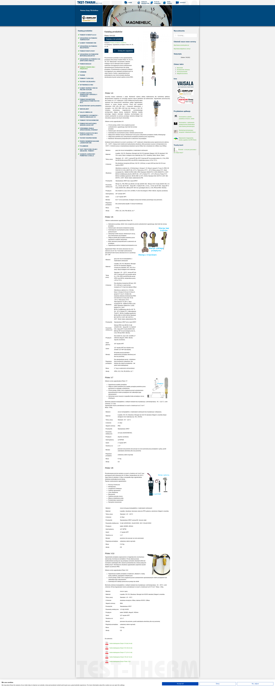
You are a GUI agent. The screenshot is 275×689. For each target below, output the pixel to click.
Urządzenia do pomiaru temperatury (88, 38)
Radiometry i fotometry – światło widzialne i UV (89, 116)
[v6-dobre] (154, 69)
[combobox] (185, 35)
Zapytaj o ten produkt (114, 39)
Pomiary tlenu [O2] (86, 78)
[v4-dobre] (153, 47)
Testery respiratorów (88, 138)
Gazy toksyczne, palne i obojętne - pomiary (88, 150)
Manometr (180, 68)
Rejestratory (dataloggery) (90, 106)
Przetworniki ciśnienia (183, 69)
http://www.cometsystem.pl (181, 45)
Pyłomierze (84, 146)
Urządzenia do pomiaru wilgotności (88, 47)
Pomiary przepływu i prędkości (87, 67)
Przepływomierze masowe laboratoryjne (89, 142)
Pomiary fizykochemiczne (89, 120)
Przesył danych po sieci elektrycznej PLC (89, 134)
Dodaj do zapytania (125, 51)
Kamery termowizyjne (88, 43)
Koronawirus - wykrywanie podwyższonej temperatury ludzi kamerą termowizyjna (187, 124)
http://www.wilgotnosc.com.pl (182, 49)
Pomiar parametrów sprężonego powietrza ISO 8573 (89, 101)
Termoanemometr (182, 71)
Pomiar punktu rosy (87, 51)
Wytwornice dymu (86, 85)
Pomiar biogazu (85, 64)
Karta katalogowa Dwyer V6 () (121, 648)
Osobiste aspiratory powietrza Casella (87, 154)
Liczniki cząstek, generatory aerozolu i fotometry (88, 94)
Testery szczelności (87, 81)
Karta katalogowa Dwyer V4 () (121, 643)
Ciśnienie (83, 72)
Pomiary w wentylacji (88, 35)
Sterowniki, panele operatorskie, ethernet (89, 129)
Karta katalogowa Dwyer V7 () (121, 652)
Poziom (82, 75)
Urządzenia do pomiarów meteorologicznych (89, 55)
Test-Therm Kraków (90, 2)
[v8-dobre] (154, 81)
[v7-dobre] (142, 81)
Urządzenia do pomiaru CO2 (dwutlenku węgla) (90, 59)
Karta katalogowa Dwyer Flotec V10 (120, 661)
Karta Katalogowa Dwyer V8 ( (121, 657)
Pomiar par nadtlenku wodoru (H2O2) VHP (88, 124)
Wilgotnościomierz (182, 73)
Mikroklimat (84, 109)
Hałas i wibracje (86, 112)
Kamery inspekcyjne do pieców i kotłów (88, 88)
